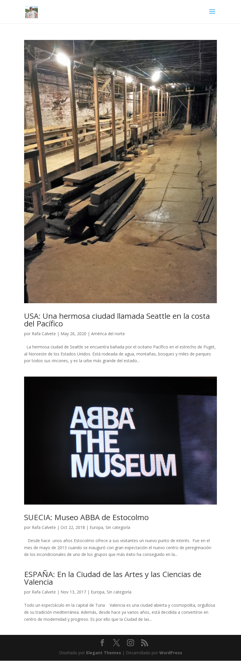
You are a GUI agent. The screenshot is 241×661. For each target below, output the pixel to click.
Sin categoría (118, 527)
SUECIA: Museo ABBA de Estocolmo (86, 517)
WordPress (170, 652)
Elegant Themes (103, 652)
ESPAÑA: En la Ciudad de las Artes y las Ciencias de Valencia (112, 578)
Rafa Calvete (44, 333)
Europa (96, 527)
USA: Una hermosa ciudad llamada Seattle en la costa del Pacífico (117, 320)
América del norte (108, 333)
